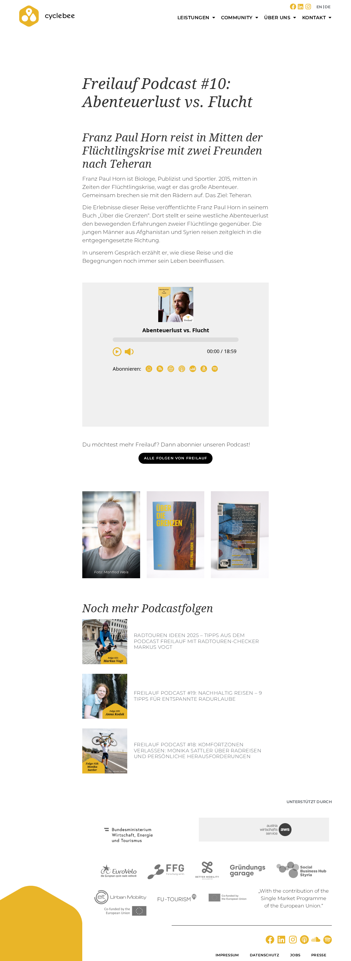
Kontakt (314, 17)
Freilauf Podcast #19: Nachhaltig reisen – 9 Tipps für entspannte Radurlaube (198, 696)
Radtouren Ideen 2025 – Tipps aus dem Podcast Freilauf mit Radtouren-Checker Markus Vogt (196, 641)
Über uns (277, 17)
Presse (318, 955)
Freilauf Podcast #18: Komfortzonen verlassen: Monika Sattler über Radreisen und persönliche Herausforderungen (197, 750)
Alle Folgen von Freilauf (175, 458)
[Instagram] (308, 7)
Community (237, 17)
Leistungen (193, 17)
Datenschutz (264, 955)
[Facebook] (293, 7)
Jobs (295, 955)
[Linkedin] (301, 7)
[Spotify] (327, 939)
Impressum (227, 955)
